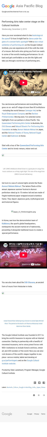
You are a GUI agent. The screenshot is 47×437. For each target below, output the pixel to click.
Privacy (36, 414)
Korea (43, 387)
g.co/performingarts (10, 360)
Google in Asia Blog (25, 387)
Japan (39, 387)
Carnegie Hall (30, 110)
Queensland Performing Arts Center (16, 123)
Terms (43, 414)
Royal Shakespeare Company (13, 114)
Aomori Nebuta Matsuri (27, 129)
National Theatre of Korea (18, 133)
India (34, 387)
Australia (10, 387)
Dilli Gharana (7, 126)
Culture (15, 387)
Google (29, 414)
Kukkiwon (14, 136)
